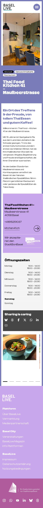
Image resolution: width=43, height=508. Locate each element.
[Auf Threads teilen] (12, 319)
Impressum (9, 459)
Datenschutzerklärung (17, 464)
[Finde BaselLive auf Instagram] (4, 500)
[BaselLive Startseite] (9, 7)
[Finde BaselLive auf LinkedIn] (24, 500)
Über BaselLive (12, 414)
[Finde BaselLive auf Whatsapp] (11, 500)
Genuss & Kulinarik (24, 72)
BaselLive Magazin (14, 441)
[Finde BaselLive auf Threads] (37, 500)
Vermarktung (11, 418)
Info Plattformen (13, 446)
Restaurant (9, 75)
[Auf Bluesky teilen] (6, 319)
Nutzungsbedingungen (16, 468)
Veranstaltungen (13, 436)
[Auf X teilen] (24, 319)
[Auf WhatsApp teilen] (31, 319)
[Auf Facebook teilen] (18, 319)
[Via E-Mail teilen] (6, 325)
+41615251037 (13, 221)
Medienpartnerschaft (16, 423)
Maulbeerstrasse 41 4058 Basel (19, 210)
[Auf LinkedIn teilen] (37, 319)
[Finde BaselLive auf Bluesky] (31, 500)
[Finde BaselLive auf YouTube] (17, 500)
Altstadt (8, 72)
